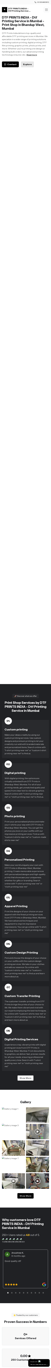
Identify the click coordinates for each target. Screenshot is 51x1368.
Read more (32, 54)
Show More (26, 1078)
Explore (27, 64)
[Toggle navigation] (46, 9)
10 (43, 1292)
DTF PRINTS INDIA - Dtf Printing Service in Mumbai (19, 9)
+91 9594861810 (43, 2)
